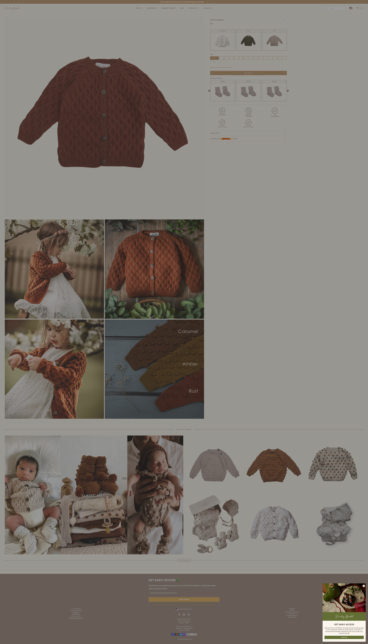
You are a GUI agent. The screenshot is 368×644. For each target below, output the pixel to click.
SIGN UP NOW (344, 637)
